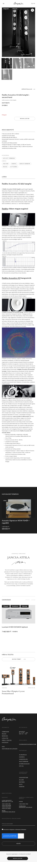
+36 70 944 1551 (6, 803)
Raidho (5, 166)
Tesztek (4, 687)
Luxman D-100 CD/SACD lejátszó (15, 627)
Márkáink (5, 735)
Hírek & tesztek (7, 740)
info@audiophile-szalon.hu (8, 811)
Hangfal (14, 163)
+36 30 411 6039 (6, 808)
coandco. (22, 756)
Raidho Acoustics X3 (11, 278)
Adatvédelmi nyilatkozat (9, 748)
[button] (3, 3)
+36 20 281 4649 (6, 805)
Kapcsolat (5, 742)
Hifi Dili (21, 765)
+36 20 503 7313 (23, 803)
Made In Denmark (25, 163)
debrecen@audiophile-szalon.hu (25, 807)
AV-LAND (21, 779)
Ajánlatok (5, 738)
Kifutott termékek (9, 158)
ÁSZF (3, 746)
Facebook (22, 744)
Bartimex (22, 782)
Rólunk (4, 733)
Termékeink (5, 731)
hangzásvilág (23, 759)
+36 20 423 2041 (6, 806)
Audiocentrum (23, 777)
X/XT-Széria (13, 166)
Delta (21, 784)
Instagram (28, 744)
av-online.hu (23, 754)
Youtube (33, 744)
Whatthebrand (23, 761)
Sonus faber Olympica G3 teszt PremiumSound (13, 692)
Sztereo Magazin (24, 763)
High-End (5, 163)
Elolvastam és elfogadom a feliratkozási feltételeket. (14, 829)
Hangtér (21, 786)
